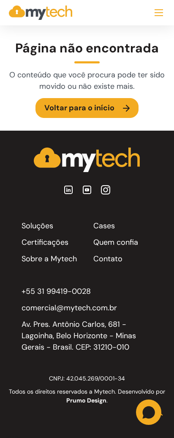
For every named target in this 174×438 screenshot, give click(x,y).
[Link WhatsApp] (148, 412)
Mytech (104, 391)
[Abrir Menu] (158, 12)
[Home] (40, 12)
